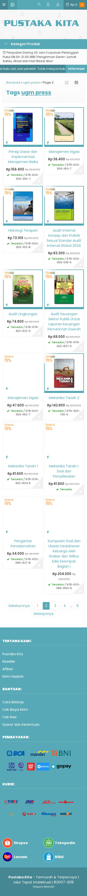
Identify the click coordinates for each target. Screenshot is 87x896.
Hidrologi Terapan (23, 230)
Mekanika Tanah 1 (23, 466)
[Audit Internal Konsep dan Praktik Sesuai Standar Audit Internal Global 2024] (64, 205)
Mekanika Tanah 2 (64, 397)
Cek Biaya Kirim (15, 709)
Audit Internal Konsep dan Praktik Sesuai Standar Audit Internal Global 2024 (64, 238)
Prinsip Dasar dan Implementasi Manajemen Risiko (23, 156)
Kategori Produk (25, 44)
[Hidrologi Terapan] (23, 205)
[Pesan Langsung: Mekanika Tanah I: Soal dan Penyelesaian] (47, 457)
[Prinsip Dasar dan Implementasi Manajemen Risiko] (23, 126)
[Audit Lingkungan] (23, 289)
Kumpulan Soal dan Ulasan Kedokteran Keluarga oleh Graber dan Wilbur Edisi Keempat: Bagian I (64, 554)
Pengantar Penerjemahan (23, 543)
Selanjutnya (43, 613)
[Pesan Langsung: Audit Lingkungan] (6, 305)
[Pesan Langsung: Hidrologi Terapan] (6, 221)
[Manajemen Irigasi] (64, 126)
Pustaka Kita (12, 654)
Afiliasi (7, 669)
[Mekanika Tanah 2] (64, 372)
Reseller (8, 661)
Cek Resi (9, 717)
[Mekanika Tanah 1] (23, 441)
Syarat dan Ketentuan (21, 724)
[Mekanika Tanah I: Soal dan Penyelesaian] (64, 441)
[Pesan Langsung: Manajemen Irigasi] (47, 142)
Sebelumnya (19, 605)
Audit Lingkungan (23, 314)
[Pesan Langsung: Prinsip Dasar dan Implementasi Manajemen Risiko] (6, 142)
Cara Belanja (13, 702)
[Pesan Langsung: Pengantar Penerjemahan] (6, 532)
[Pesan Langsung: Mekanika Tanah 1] (6, 457)
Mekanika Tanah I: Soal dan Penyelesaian (64, 471)
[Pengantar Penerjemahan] (23, 515)
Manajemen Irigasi (64, 151)
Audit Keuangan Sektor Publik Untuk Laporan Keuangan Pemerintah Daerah (64, 322)
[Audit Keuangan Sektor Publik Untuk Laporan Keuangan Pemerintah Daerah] (64, 289)
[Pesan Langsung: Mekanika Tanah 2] (47, 388)
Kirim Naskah (13, 676)
